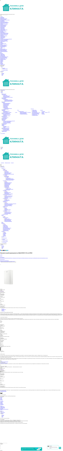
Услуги (1, 398)
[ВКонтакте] (0, 250)
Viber (2, 74)
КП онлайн (1, 408)
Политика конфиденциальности (4, 409)
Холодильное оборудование (8, 212)
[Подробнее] (0, 364)
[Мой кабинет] (0, 163)
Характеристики (4, 309)
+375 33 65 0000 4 (2, 64)
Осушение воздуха (7, 199)
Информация (2, 404)
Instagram (3, 73)
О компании (1, 401)
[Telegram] (7, 250)
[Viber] (4, 250)
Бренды (1, 399)
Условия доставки (2, 407)
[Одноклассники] (1, 250)
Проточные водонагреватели (4, 261)
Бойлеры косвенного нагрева (11, 261)
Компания (4, 232)
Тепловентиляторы (8, 188)
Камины (6, 208)
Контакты (1, 403)
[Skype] (6, 250)
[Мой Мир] (2, 250)
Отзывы (3, 310)
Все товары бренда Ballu (3, 391)
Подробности (2, 369)
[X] (3, 250)
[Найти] (0, 15)
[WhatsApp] (5, 250)
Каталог (4, 169)
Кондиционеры (6, 171)
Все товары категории (3, 390)
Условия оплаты (2, 406)
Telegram (3, 415)
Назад (6, 175)
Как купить (4, 224)
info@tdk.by (2, 71)
